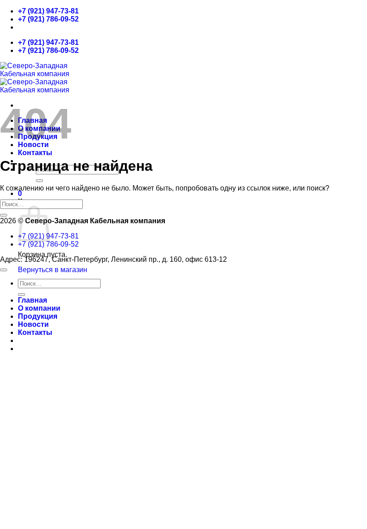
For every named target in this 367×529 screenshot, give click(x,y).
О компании (39, 308)
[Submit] (39, 180)
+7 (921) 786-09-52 (48, 19)
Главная (32, 300)
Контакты (35, 152)
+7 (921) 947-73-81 (48, 11)
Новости (33, 324)
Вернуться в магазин (52, 269)
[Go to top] (3, 270)
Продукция (37, 316)
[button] (20, 193)
